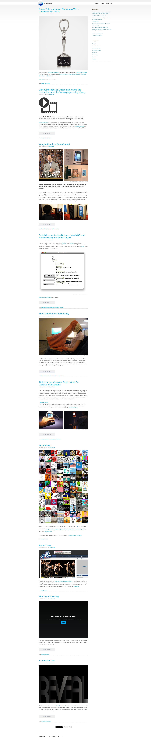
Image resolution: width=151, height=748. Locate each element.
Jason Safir (49, 736)
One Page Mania (70, 74)
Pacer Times (45, 545)
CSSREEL (77, 74)
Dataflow (43, 307)
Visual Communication (46, 721)
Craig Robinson (48, 531)
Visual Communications (61, 706)
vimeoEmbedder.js (43, 122)
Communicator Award (53, 72)
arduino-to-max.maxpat (45, 297)
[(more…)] (47, 133)
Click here (41, 79)
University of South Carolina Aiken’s (63, 581)
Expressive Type (47, 660)
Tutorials (46, 137)
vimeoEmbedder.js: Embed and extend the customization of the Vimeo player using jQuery (62, 91)
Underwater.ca (48, 3)
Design (42, 83)
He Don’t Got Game (82, 72)
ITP (52, 364)
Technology (56, 307)
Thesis (54, 228)
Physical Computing (48, 228)
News (46, 83)
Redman (82, 529)
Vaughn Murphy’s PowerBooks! (54, 144)
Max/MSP (64, 243)
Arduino (72, 243)
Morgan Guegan (70, 529)
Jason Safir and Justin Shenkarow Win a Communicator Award (59, 10)
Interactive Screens (45, 439)
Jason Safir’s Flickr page (75, 535)
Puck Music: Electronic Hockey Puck (100, 27)
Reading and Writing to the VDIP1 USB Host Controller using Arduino (101, 30)
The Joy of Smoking (49, 596)
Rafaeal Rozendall (60, 529)
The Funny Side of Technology (54, 313)
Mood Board (45, 445)
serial (82, 246)
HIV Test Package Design (97, 33)
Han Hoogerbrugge (51, 529)
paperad (77, 529)
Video (48, 83)
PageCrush (50, 76)
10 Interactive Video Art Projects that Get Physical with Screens (59, 383)
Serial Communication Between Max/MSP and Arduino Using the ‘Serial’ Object (62, 236)
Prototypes (52, 375)
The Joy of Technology (97, 35)
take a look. (76, 586)
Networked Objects (96, 48)
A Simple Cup (95, 21)
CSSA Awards (62, 74)
